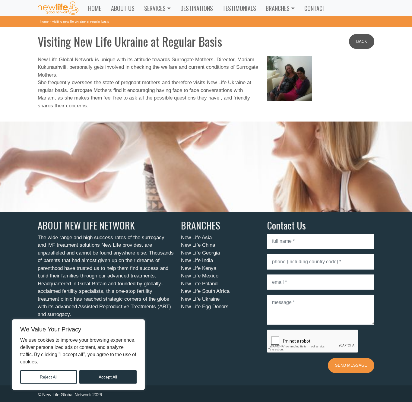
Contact (314, 8)
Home (94, 8)
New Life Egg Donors (205, 306)
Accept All (108, 377)
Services (155, 8)
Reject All (48, 377)
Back (361, 41)
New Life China (198, 245)
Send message (351, 365)
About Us (123, 8)
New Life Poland (199, 283)
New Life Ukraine (200, 299)
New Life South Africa (205, 291)
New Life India (197, 260)
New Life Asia (196, 237)
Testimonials (239, 8)
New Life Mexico (199, 276)
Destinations (196, 8)
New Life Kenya (198, 268)
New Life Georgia (200, 253)
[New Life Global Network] (58, 8)
